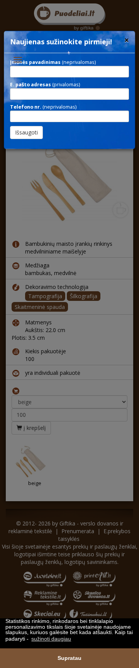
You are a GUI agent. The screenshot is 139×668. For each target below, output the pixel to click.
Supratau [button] (69, 658)
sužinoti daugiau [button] (51, 639)
